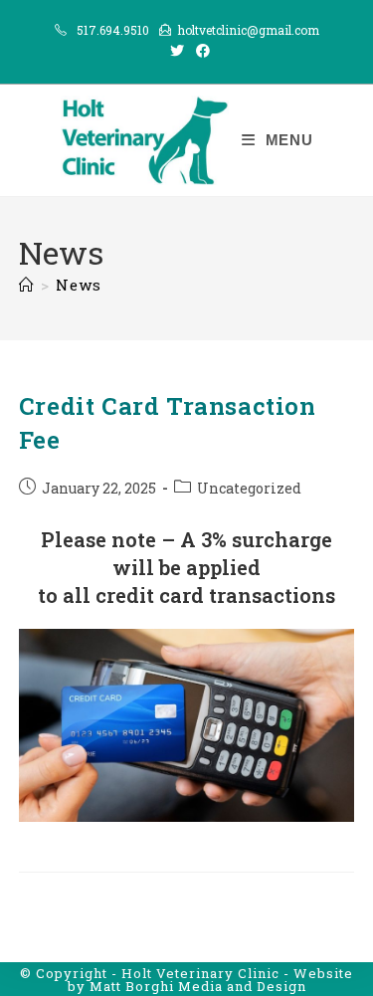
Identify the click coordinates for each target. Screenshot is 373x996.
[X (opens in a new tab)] (177, 51)
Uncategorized (249, 488)
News (78, 285)
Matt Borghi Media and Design (198, 986)
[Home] (27, 285)
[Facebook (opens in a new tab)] (200, 51)
